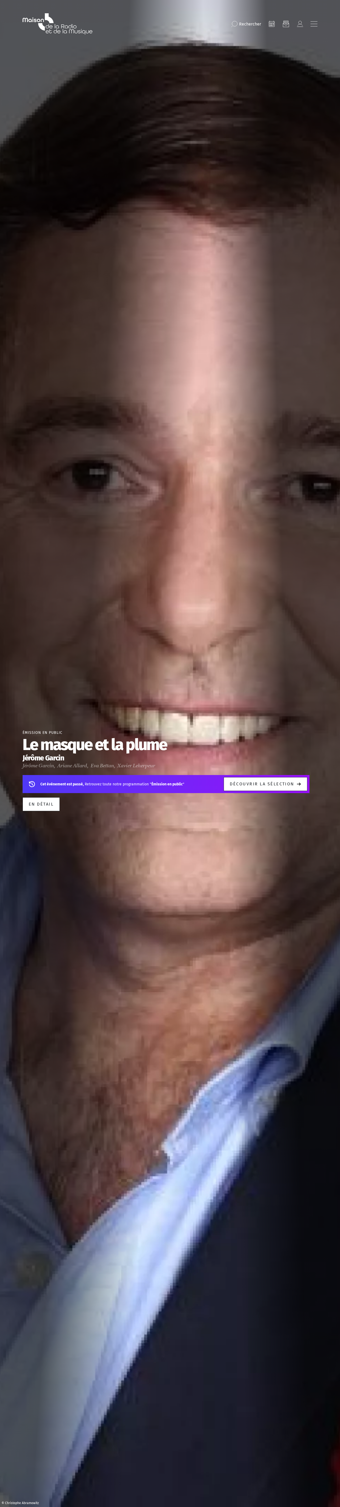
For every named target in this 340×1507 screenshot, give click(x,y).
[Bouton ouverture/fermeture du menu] (314, 24)
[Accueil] (57, 24)
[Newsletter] (285, 23)
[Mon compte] (299, 23)
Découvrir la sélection (262, 783)
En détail (41, 804)
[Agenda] (271, 23)
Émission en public (42, 732)
